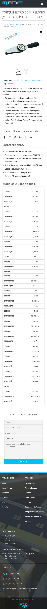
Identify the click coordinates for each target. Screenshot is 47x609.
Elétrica (28, 492)
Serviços (5, 497)
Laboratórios (30, 497)
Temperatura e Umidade (34, 511)
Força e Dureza (31, 488)
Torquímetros (36, 80)
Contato (5, 507)
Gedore (10, 83)
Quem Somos (7, 488)
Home (4, 483)
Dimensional (30, 483)
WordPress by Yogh (23, 605)
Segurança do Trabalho (34, 507)
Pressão (28, 502)
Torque (27, 80)
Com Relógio (18, 80)
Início (6, 24)
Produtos (13, 24)
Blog (3, 502)
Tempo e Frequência (33, 516)
